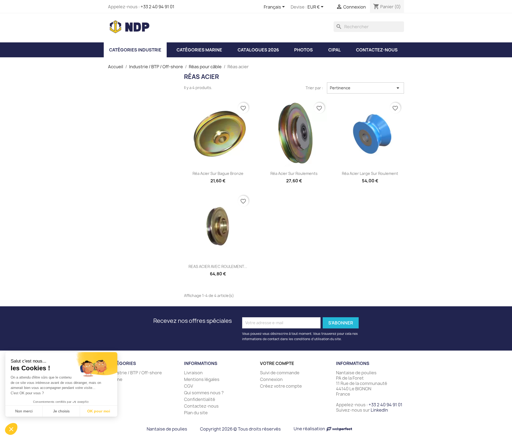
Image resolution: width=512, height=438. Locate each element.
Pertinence (365, 88)
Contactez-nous (201, 406)
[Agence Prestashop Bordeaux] (339, 429)
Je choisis (61, 411)
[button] (11, 429)
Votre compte (277, 363)
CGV (188, 386)
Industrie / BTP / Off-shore (135, 372)
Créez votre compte (281, 386)
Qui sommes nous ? (204, 392)
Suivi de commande (279, 372)
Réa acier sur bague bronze (218, 173)
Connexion (271, 379)
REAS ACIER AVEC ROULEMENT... (218, 266)
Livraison (193, 372)
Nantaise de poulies (167, 429)
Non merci (24, 411)
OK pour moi (98, 411)
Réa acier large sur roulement (370, 173)
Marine (115, 379)
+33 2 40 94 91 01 (157, 7)
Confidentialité (199, 399)
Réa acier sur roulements (294, 173)
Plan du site (196, 412)
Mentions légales (201, 379)
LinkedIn (379, 410)
